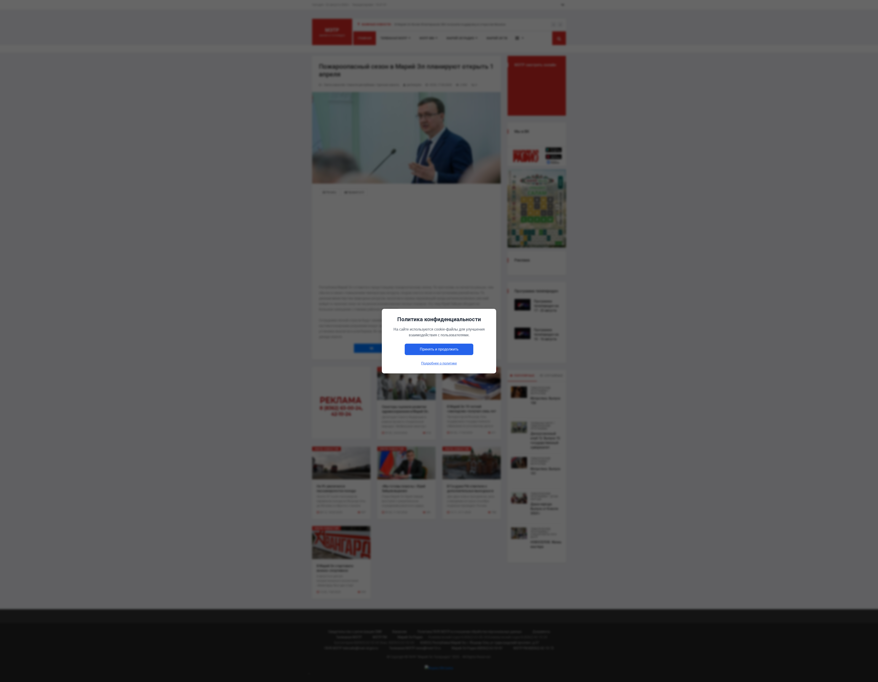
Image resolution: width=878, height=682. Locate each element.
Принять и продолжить (439, 349)
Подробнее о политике (439, 363)
